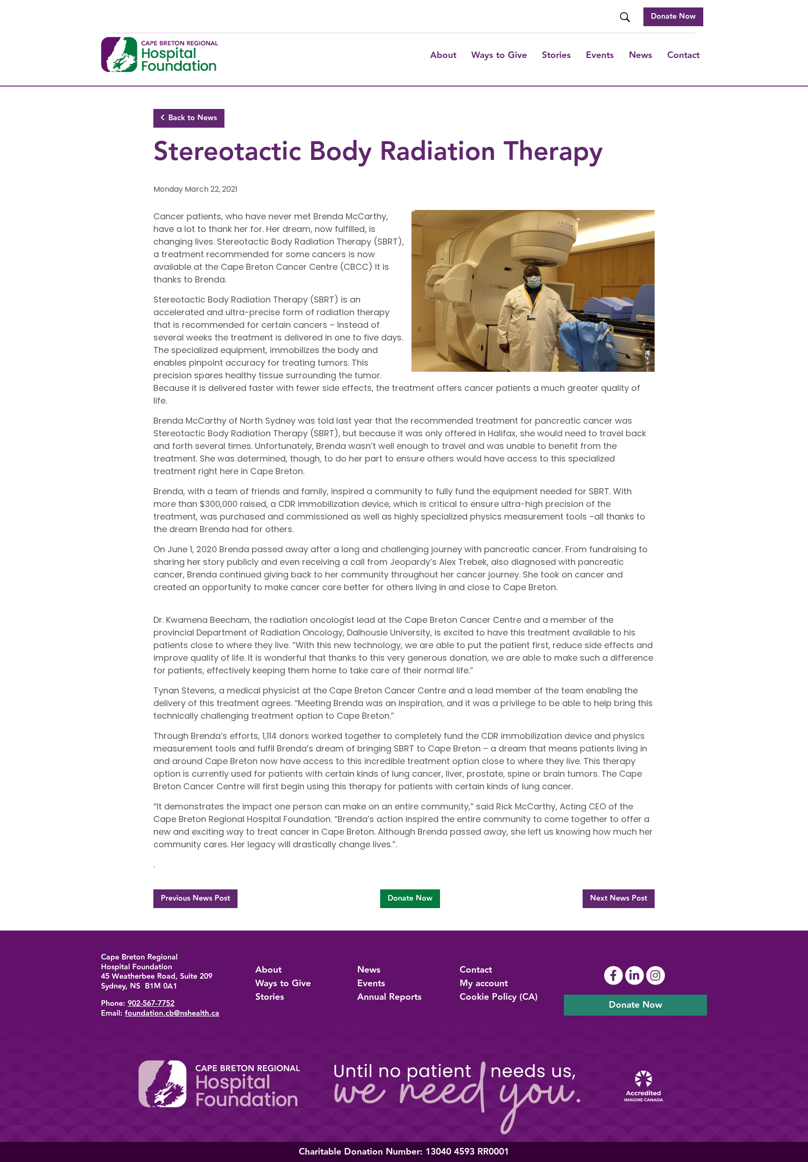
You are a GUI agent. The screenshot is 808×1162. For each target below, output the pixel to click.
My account (484, 983)
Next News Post (618, 898)
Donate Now (673, 16)
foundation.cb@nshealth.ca (172, 1013)
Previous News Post (195, 898)
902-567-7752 (151, 1004)
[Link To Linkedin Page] (635, 975)
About (443, 55)
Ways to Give (283, 983)
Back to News (192, 118)
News (640, 55)
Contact (683, 55)
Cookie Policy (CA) (499, 997)
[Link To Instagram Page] (656, 975)
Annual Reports (389, 997)
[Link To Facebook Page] (614, 975)
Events (600, 55)
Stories (556, 55)
